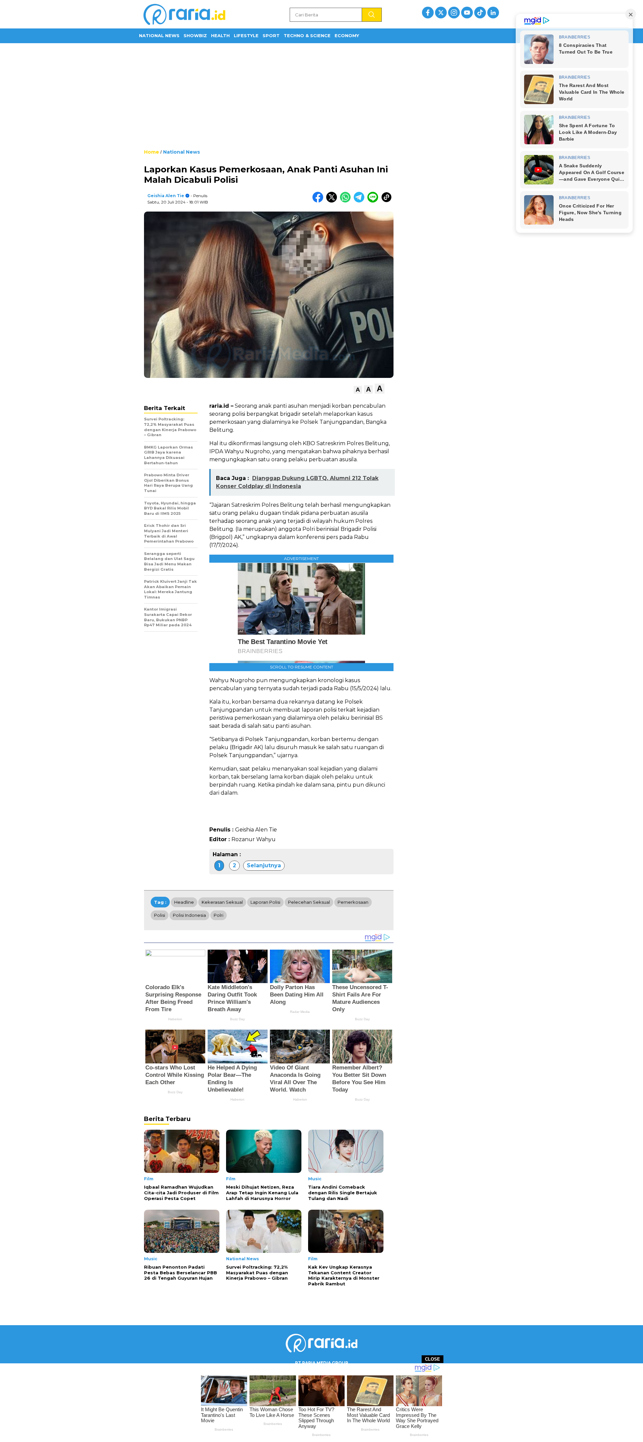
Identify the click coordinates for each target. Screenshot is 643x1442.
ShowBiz (195, 35)
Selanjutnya (264, 865)
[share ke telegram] (360, 201)
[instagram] (454, 12)
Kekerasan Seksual (222, 902)
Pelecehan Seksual (309, 902)
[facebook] (428, 12)
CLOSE (432, 1359)
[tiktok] (480, 12)
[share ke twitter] (333, 201)
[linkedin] (493, 12)
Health (220, 35)
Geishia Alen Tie (165, 195)
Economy (347, 35)
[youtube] (467, 12)
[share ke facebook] (319, 201)
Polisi (159, 915)
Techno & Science (307, 35)
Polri (218, 915)
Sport (271, 35)
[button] (358, 390)
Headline (184, 902)
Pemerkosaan (353, 902)
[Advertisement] (321, 95)
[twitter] (441, 12)
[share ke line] (374, 201)
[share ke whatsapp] (347, 201)
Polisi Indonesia (189, 915)
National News (159, 35)
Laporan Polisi (265, 902)
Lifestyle (246, 35)
